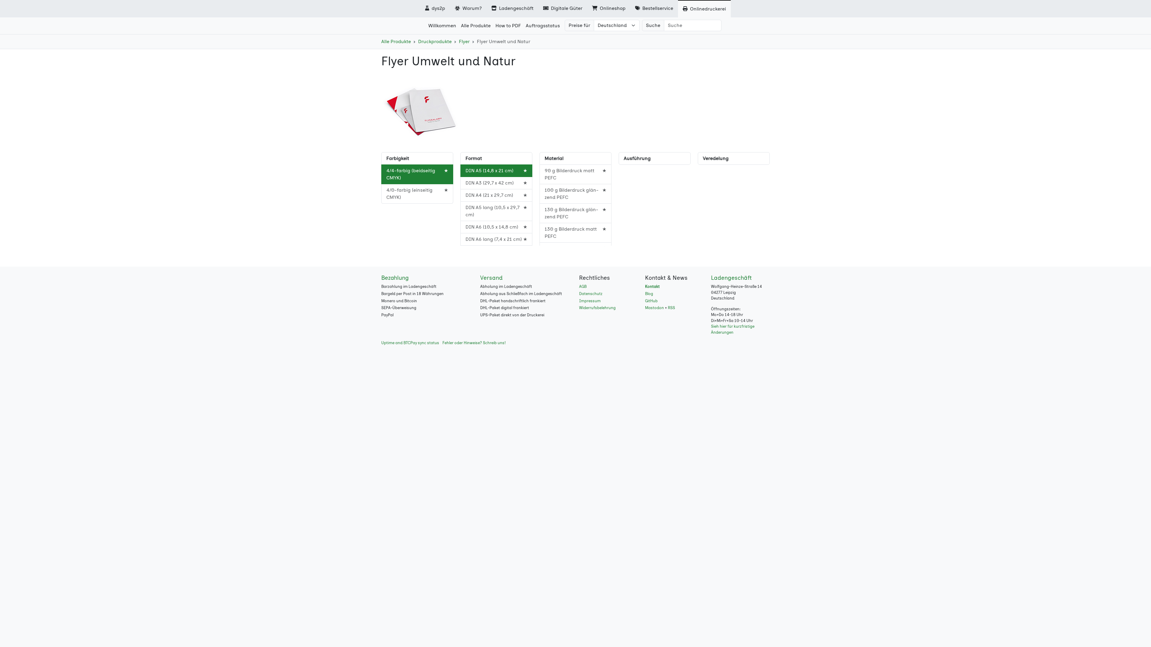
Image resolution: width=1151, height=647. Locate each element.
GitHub (651, 301)
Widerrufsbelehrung (597, 308)
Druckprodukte (435, 41)
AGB (583, 286)
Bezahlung (395, 277)
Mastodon (654, 308)
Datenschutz (590, 293)
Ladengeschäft (516, 8)
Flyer (464, 41)
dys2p (437, 8)
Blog (649, 293)
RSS (671, 308)
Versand (491, 277)
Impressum (590, 301)
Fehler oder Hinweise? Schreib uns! (474, 343)
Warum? (471, 8)
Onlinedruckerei (707, 9)
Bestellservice (657, 8)
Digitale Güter (566, 8)
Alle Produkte (396, 41)
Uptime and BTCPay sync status (410, 343)
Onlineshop (612, 8)
